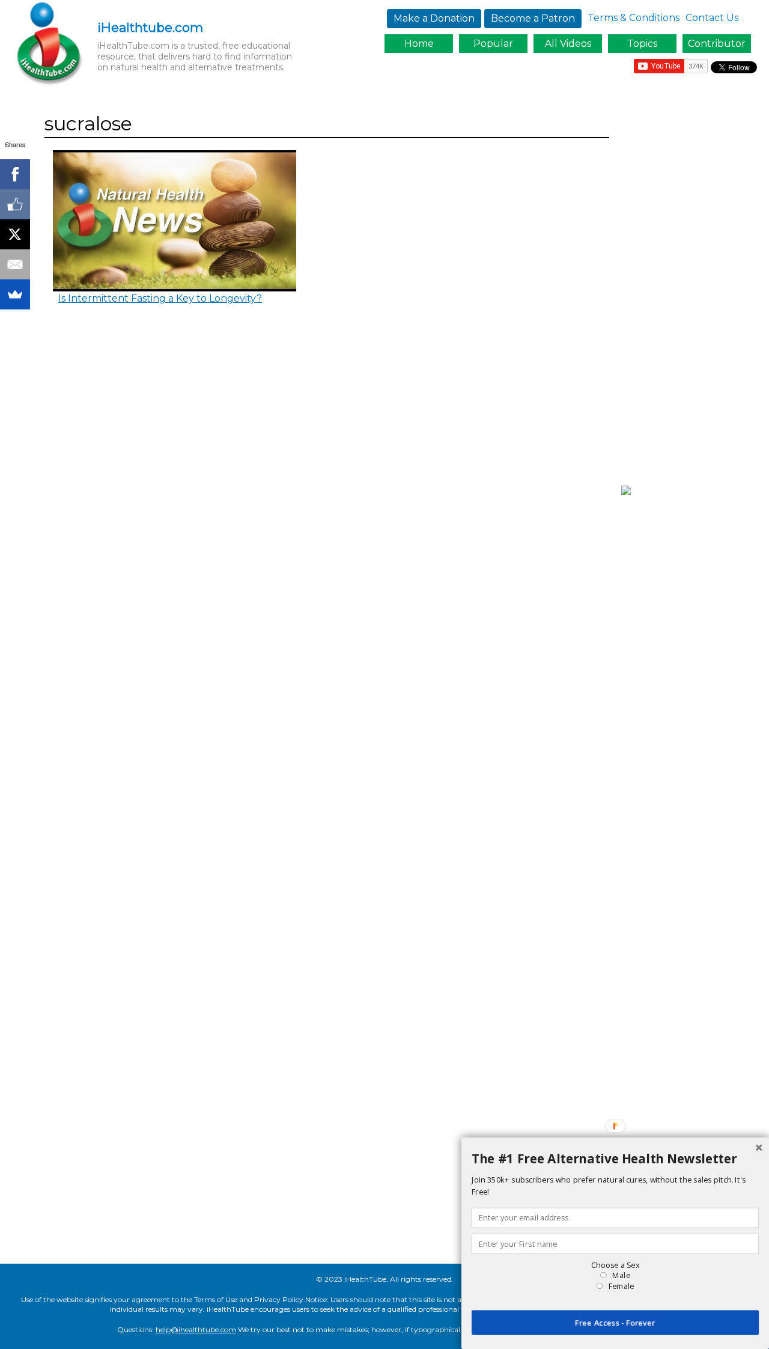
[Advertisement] (692, 290)
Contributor (717, 43)
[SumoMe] (15, 294)
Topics (642, 43)
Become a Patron (533, 18)
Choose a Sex (615, 1264)
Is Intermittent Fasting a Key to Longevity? (160, 298)
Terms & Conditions (633, 17)
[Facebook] (15, 174)
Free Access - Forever (615, 1322)
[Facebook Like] (15, 204)
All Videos (568, 43)
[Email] (15, 264)
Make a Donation (434, 18)
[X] (15, 234)
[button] (615, 1159)
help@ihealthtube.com (196, 1329)
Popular (493, 43)
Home (419, 43)
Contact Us (711, 17)
